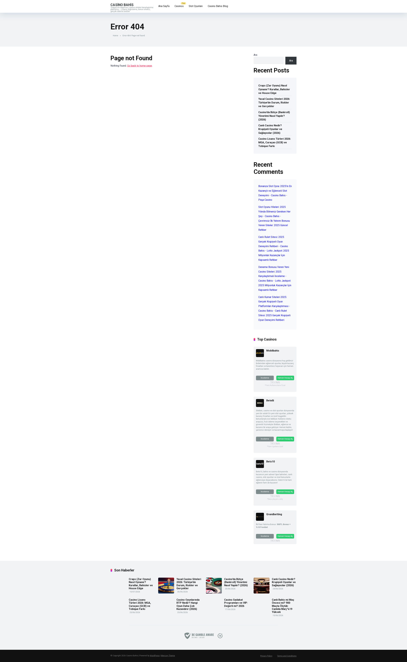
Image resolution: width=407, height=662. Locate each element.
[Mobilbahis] (260, 356)
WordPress (155, 656)
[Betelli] (260, 406)
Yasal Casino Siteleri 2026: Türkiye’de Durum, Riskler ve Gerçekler (274, 102)
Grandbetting (274, 514)
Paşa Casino (265, 199)
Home (115, 35)
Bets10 (270, 461)
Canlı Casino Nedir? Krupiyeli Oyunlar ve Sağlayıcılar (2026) (270, 129)
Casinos (179, 6)
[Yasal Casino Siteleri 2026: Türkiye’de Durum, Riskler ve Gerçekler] (166, 592)
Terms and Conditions (287, 656)
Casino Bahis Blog (218, 6)
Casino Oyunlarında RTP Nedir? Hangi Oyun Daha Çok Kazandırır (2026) (188, 604)
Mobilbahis (272, 350)
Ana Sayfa (163, 6)
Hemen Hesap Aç (285, 378)
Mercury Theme (168, 656)
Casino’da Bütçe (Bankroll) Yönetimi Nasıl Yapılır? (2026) (274, 116)
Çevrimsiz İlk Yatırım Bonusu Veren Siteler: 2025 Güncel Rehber (274, 225)
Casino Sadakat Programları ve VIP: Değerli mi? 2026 (236, 602)
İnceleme (265, 378)
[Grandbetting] (260, 519)
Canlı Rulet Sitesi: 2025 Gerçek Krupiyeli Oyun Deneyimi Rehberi (274, 315)
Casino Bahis (122, 5)
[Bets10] (260, 467)
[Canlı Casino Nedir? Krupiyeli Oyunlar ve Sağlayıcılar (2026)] (261, 592)
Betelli (270, 400)
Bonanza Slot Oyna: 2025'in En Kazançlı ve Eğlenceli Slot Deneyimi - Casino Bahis (275, 191)
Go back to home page (139, 65)
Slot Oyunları (196, 6)
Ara (255, 54)
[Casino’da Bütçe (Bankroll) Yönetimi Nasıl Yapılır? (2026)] (214, 592)
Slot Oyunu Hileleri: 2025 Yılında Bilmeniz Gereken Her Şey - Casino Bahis (274, 211)
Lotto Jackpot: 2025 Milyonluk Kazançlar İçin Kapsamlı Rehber (273, 255)
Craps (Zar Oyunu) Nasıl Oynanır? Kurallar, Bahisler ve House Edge (274, 89)
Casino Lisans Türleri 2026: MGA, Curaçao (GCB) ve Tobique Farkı (274, 142)
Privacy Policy (266, 656)
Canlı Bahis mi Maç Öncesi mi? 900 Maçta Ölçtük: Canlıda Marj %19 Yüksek (283, 606)
